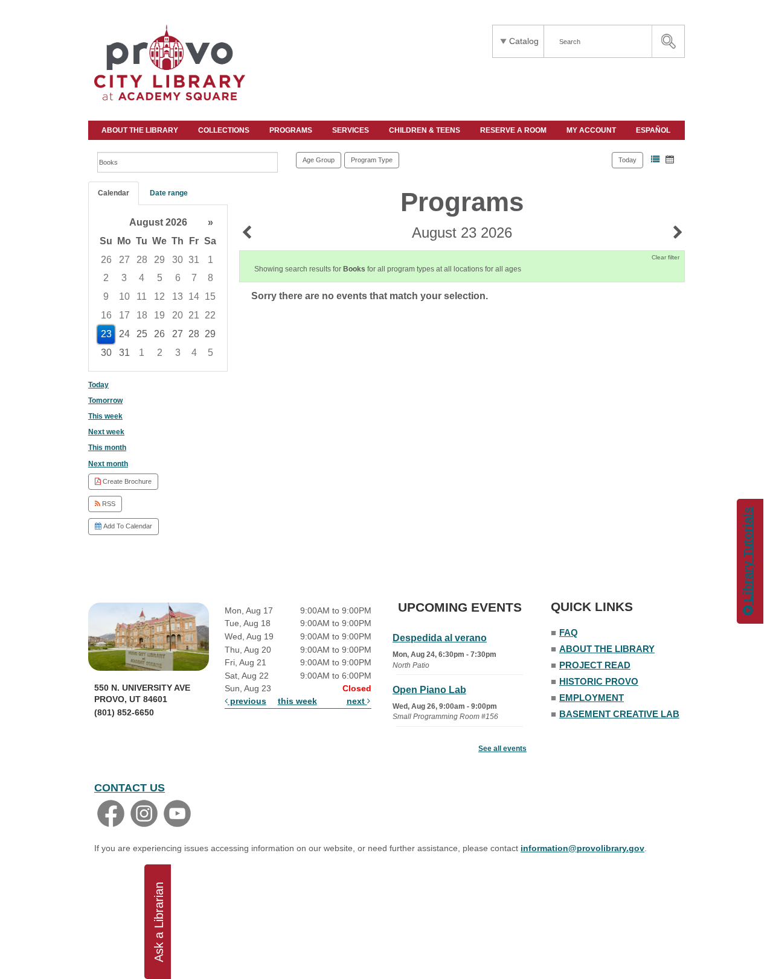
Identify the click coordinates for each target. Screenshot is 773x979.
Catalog (524, 41)
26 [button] (106, 260)
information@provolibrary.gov (582, 848)
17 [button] (124, 315)
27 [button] (124, 260)
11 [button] (141, 296)
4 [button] (141, 278)
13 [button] (177, 296)
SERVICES (351, 130)
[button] (655, 159)
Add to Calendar (126, 526)
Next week (106, 432)
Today (627, 159)
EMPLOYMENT (591, 697)
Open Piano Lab (429, 690)
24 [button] (124, 334)
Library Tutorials (747, 556)
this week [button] (297, 701)
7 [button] (194, 278)
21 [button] (193, 315)
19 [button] (159, 315)
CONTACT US (129, 788)
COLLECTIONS (224, 130)
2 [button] (106, 278)
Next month (108, 464)
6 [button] (178, 278)
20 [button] (177, 315)
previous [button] (247, 701)
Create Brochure (126, 481)
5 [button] (159, 278)
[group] (158, 288)
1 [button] (210, 260)
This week (105, 416)
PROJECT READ (594, 665)
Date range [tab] (169, 193)
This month (107, 447)
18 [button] (141, 315)
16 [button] (106, 315)
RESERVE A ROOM (514, 130)
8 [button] (210, 278)
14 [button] (193, 296)
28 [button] (141, 260)
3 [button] (124, 278)
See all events (502, 748)
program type (372, 159)
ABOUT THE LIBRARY (140, 130)
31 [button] (193, 260)
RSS (107, 503)
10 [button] (124, 296)
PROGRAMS (291, 130)
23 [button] (106, 334)
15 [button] (210, 296)
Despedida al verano (440, 638)
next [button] (357, 701)
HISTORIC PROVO (598, 681)
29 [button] (159, 260)
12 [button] (159, 296)
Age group (319, 159)
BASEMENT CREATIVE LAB (619, 714)
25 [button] (141, 334)
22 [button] (210, 315)
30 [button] (177, 260)
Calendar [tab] (113, 193)
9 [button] (106, 296)
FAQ (568, 632)
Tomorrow (105, 400)
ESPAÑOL (654, 130)
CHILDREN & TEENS (425, 130)
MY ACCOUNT (592, 130)
